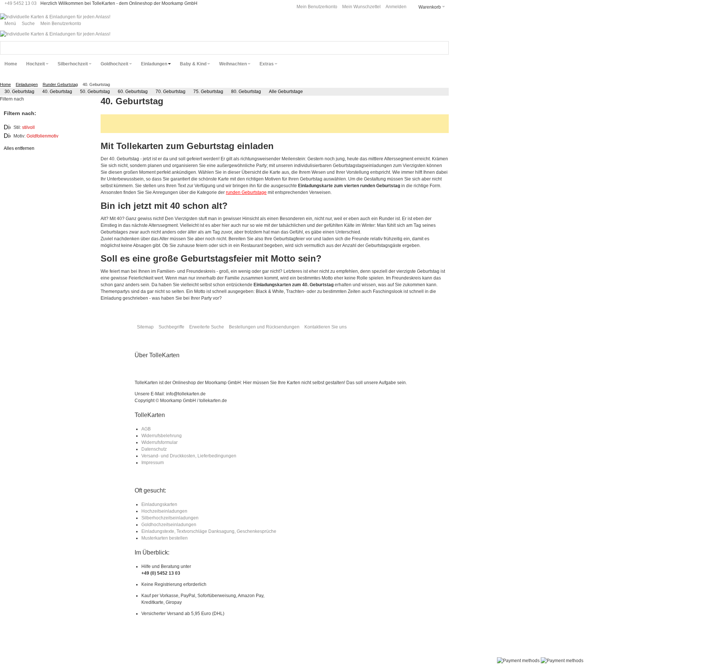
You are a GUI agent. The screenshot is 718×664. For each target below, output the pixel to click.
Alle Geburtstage (286, 91)
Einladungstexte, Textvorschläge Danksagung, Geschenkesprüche (208, 531)
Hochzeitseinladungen (164, 511)
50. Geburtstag (95, 91)
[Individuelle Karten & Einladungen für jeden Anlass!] (55, 16)
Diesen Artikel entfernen (7, 127)
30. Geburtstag (19, 91)
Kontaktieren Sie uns (325, 327)
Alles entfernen (19, 148)
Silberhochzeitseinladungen (170, 518)
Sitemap (145, 327)
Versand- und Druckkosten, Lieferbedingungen (188, 455)
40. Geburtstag (57, 91)
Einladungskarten (159, 504)
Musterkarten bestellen (164, 538)
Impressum (152, 462)
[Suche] (442, 47)
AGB (146, 429)
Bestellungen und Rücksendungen (264, 327)
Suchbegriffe (171, 327)
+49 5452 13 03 (20, 3)
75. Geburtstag (208, 91)
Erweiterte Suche (206, 327)
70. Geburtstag (170, 91)
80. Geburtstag (246, 91)
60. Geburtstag (133, 91)
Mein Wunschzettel (361, 6)
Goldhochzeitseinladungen (168, 524)
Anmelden (396, 6)
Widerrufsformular (159, 442)
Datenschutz (154, 449)
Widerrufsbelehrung (161, 435)
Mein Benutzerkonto (317, 6)
